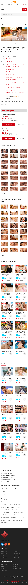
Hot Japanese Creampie (5, 415)
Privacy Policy (4, 570)
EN (25, 4)
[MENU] (26, 18)
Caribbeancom (10, 61)
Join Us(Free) (17, 555)
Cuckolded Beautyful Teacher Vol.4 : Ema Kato (6, 313)
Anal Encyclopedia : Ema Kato (20, 275)
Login (2, 4)
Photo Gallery (9, 85)
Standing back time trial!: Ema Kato (20, 313)
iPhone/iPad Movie (11, 82)
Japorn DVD (4, 551)
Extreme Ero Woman (11, 74)
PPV (9, 9)
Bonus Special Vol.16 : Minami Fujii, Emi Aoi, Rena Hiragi (21, 434)
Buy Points (9, 4)
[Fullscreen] (25, 39)
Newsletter (16, 557)
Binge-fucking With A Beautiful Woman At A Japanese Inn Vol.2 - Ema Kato (21, 332)
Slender (18, 87)
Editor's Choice (10, 72)
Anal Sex (21, 64)
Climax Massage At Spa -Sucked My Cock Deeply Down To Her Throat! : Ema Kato (6, 294)
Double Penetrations (11, 69)
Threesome (21, 92)
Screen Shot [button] (5, 43)
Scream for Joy (10, 87)
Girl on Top (20, 77)
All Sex (8, 64)
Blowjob (8, 66)
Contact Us (16, 564)
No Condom (21, 82)
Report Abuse (4, 566)
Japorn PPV (16, 551)
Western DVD (4, 553)
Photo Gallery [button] (13, 43)
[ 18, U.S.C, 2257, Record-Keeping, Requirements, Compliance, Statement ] (14, 581)
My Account (16, 566)
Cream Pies (16, 66)
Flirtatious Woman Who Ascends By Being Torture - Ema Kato (7, 350)
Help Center (16, 4)
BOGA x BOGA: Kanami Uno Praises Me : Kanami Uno (21, 396)
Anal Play (14, 64)
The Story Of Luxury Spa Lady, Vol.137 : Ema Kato (20, 294)
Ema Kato (8, 59)
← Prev (4, 24)
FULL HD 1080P (10, 77)
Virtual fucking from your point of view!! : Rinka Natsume (6, 396)
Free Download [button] (20, 43)
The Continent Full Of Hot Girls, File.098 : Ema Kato (20, 350)
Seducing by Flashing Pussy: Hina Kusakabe (6, 453)
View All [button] (3, 193)
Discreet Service (17, 568)
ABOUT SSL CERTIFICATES (5, 540)
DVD (2, 9)
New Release (5, 364)
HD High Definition (11, 79)
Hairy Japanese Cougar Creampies (20, 415)
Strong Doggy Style (11, 92)
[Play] (14, 34)
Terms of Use (4, 557)
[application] (14, 34)
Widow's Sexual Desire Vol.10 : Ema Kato (6, 275)
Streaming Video (10, 90)
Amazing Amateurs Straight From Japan (6, 434)
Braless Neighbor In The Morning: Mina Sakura (6, 377)
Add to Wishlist (20, 124)
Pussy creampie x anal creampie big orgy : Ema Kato (7, 332)
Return (2, 568)
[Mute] (22, 39)
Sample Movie (19, 85)
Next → (24, 24)
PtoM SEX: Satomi (20, 452)
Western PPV (17, 553)
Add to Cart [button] (8, 124)
